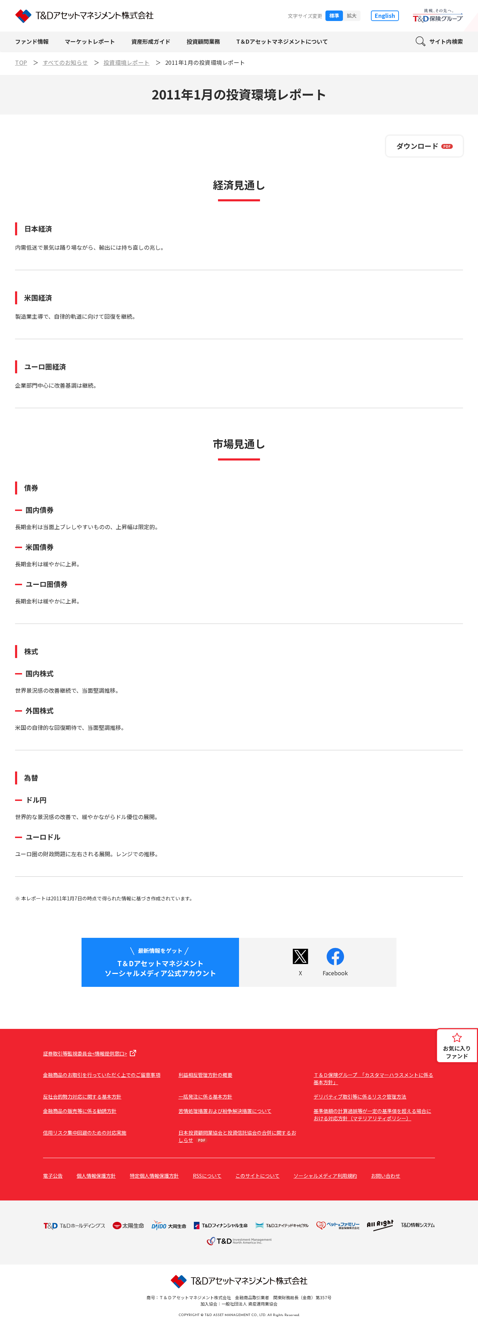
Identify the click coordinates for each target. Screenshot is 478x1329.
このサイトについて (258, 1175)
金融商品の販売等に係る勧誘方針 (80, 1110)
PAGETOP (460, 1084)
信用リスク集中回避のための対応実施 (84, 1132)
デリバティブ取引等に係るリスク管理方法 (360, 1096)
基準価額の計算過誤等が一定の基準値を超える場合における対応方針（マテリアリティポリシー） (372, 1114)
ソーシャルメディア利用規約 (325, 1175)
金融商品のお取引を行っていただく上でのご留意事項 (101, 1074)
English (385, 15)
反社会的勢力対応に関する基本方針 (82, 1096)
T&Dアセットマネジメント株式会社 (84, 16)
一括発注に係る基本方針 (205, 1096)
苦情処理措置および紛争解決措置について (225, 1110)
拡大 (352, 15)
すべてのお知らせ (65, 62)
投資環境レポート (127, 62)
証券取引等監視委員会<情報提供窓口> (85, 1053)
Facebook (335, 973)
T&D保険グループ (438, 16)
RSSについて (207, 1175)
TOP (21, 62)
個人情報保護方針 (96, 1175)
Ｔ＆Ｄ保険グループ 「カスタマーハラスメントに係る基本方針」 (373, 1078)
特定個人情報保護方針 (154, 1175)
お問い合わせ (385, 1175)
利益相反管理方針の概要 (205, 1074)
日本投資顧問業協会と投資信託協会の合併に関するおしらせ (237, 1136)
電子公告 (53, 1175)
